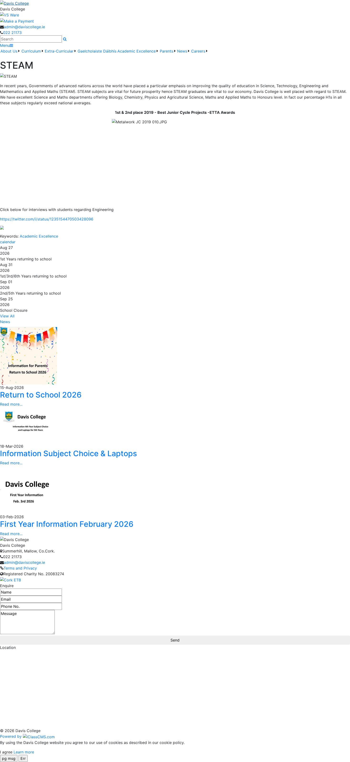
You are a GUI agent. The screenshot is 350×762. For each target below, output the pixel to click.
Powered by (11, 736)
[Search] (65, 39)
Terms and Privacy (20, 568)
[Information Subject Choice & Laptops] (28, 424)
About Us (8, 51)
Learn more (24, 752)
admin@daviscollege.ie (24, 26)
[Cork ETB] (10, 579)
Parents (166, 51)
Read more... (11, 404)
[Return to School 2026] (28, 355)
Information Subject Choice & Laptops (68, 453)
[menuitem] (10, 54)
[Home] (175, 3)
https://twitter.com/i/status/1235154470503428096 (46, 219)
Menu (5, 45)
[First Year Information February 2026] (28, 489)
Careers (198, 51)
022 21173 (12, 32)
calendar (7, 242)
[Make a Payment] (17, 20)
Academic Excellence (39, 236)
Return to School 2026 (40, 394)
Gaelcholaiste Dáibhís (97, 51)
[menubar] (104, 54)
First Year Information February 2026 (66, 524)
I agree (6, 752)
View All (7, 316)
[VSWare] (9, 14)
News (5, 321)
